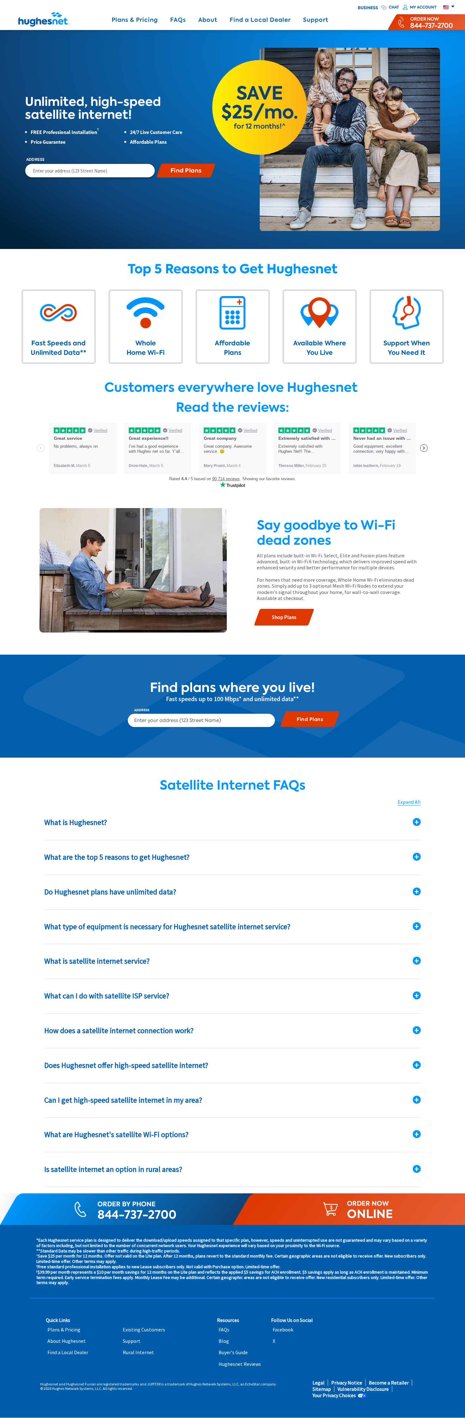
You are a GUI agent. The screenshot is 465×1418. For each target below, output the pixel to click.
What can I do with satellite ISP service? (106, 996)
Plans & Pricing (135, 19)
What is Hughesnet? (75, 822)
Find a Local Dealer (260, 19)
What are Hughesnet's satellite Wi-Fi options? (116, 1134)
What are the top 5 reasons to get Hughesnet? (116, 857)
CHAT (394, 7)
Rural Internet (138, 1352)
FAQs (178, 19)
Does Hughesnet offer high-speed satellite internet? (126, 1065)
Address (35, 159)
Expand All (409, 802)
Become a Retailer (389, 1383)
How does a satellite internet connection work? (119, 1030)
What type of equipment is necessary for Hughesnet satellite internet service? (167, 926)
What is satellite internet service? (97, 961)
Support (315, 19)
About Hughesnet (66, 1341)
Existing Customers (144, 1330)
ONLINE (370, 1214)
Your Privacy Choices (334, 1395)
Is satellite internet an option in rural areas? (113, 1169)
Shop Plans (284, 617)
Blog (224, 1341)
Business (368, 7)
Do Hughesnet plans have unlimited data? (110, 892)
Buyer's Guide (233, 1352)
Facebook (283, 1330)
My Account (423, 7)
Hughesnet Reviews (240, 1364)
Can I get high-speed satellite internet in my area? (123, 1100)
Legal (319, 1383)
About (207, 19)
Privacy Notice (346, 1383)
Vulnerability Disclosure (363, 1389)
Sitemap (322, 1389)
